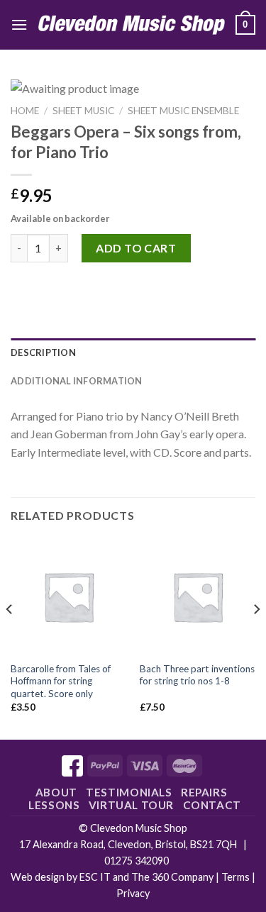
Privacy (133, 893)
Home (25, 110)
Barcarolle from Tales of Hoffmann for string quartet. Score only (61, 681)
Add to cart (136, 248)
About (56, 792)
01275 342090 (136, 861)
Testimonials (129, 792)
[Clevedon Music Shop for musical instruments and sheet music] (131, 24)
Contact (212, 805)
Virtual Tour (131, 805)
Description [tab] (43, 352)
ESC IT (95, 877)
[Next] (256, 637)
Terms (235, 877)
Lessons (53, 805)
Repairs (204, 792)
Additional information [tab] (77, 381)
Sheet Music (83, 110)
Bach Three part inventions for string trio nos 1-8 (197, 675)
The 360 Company (172, 877)
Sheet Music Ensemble (183, 110)
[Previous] (10, 637)
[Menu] (19, 24)
